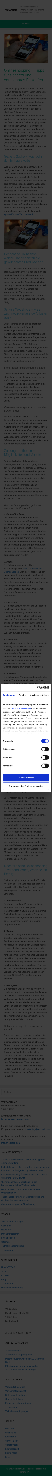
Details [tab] (22, 695)
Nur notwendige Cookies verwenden (26, 786)
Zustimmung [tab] (9, 695)
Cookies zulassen (26, 777)
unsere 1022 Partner (21, 709)
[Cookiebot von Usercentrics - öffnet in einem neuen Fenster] (37, 687)
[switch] (45, 749)
